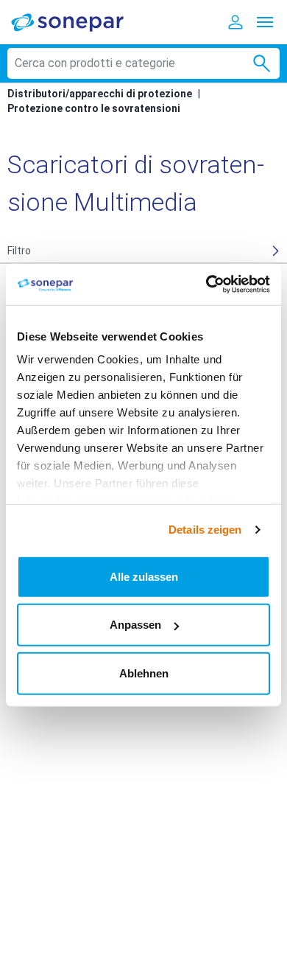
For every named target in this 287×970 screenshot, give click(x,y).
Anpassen (135, 624)
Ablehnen (144, 672)
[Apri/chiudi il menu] (265, 22)
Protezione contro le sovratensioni (93, 108)
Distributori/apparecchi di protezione (99, 94)
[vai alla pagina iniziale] (77, 22)
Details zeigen (205, 529)
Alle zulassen (144, 576)
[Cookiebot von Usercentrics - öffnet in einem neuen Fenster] (206, 284)
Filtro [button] (19, 251)
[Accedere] (235, 22)
